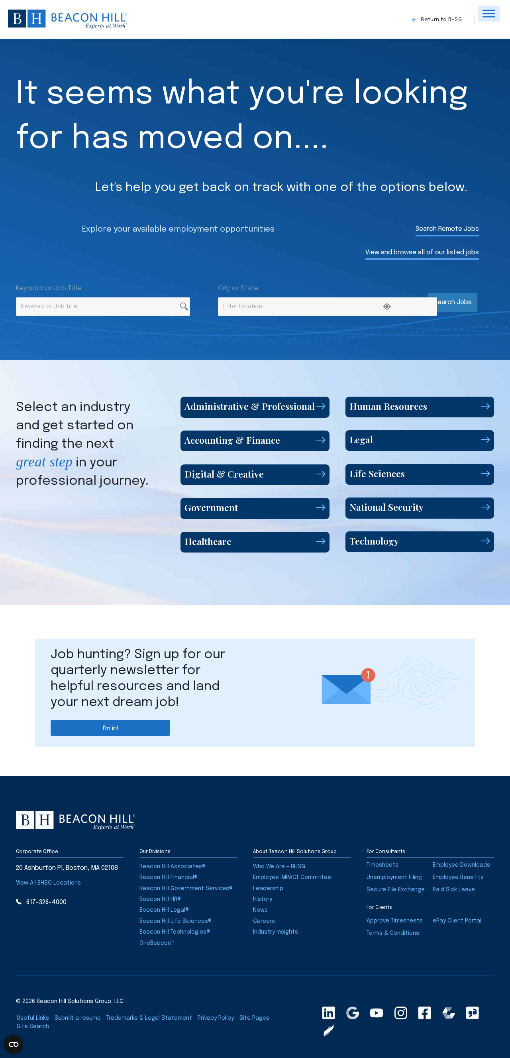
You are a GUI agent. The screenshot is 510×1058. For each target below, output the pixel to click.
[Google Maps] (352, 1013)
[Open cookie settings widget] (13, 1044)
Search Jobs (453, 302)
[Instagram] (400, 1013)
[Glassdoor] (472, 1013)
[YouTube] (376, 1013)
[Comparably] (448, 1013)
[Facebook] (424, 1013)
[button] (443, 20)
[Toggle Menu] (489, 13)
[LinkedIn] (328, 1013)
